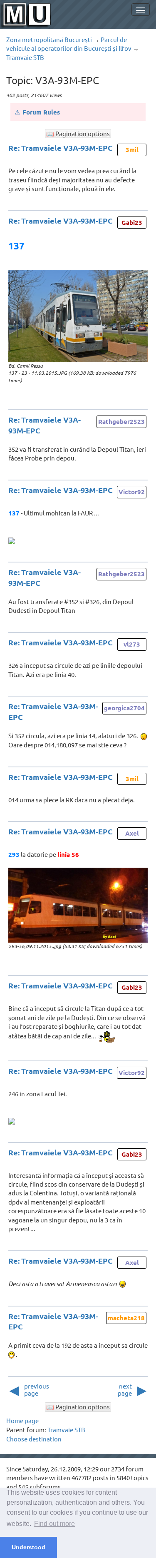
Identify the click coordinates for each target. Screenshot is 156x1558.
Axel (132, 833)
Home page (22, 1420)
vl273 (132, 644)
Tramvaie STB (25, 57)
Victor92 (132, 492)
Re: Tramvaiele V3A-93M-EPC (60, 147)
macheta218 (126, 1318)
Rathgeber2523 (121, 421)
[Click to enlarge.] (78, 316)
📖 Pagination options (78, 133)
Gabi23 (131, 222)
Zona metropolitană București (49, 39)
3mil (132, 149)
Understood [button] (28, 1547)
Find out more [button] (54, 1523)
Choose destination (34, 1439)
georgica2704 (124, 708)
